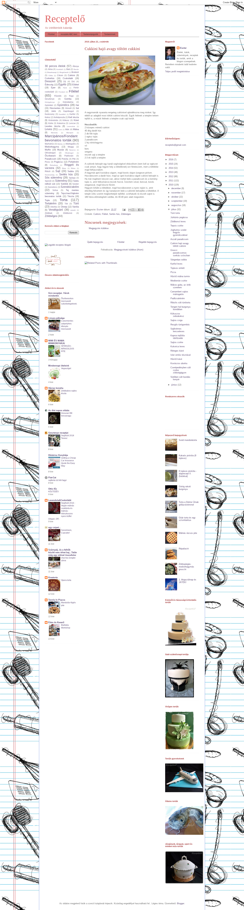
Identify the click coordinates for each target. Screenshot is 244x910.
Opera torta (66, 580)
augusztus (176, 205)
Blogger (180, 903)
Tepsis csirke (176, 225)
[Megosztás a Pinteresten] (142, 209)
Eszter (183, 48)
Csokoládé (68, 78)
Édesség (49, 84)
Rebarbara (54, 165)
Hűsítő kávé (176, 359)
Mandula (54, 133)
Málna (76, 129)
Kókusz (66, 120)
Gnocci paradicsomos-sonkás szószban (180, 253)
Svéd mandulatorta (188, 440)
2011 (171, 180)
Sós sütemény (53, 177)
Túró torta (175, 213)
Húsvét (68, 108)
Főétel (105, 214)
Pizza (47, 162)
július (174, 209)
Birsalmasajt (51, 72)
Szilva (55, 190)
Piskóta (65, 159)
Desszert (50, 81)
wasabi (73, 210)
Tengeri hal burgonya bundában (180, 308)
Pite (74, 159)
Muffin (48, 149)
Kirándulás (53, 120)
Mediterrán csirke (178, 280)
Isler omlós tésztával (180, 355)
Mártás (60, 144)
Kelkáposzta (59, 117)
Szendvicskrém (70, 186)
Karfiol (72, 114)
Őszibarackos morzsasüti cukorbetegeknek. (69, 301)
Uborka (53, 207)
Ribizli (47, 171)
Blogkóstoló (64, 72)
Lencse (72, 123)
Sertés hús (114, 214)
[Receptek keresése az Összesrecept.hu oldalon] (58, 245)
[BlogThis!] (133, 209)
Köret (76, 120)
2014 (171, 168)
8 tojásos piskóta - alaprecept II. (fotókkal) (188, 473)
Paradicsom (50, 159)
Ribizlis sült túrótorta (180, 302)
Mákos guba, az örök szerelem (180, 286)
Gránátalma (68, 102)
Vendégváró (56, 209)
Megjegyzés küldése (99, 228)
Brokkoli (75, 72)
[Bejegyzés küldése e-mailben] (123, 209)
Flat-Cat (52, 477)
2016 (171, 159)
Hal (77, 105)
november (176, 192)
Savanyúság (49, 175)
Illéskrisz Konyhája (58, 455)
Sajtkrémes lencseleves (177, 330)
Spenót (48, 181)
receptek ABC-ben (69, 34)
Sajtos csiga (176, 320)
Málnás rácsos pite (188, 533)
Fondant (62, 92)
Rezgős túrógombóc (180, 324)
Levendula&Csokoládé (59, 500)
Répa (64, 168)
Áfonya (76, 66)
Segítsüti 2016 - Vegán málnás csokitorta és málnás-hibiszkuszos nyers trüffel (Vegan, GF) (61, 511)
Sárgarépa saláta (178, 259)
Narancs (72, 150)
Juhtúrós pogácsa (179, 217)
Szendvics (52, 187)
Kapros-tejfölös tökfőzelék (177, 336)
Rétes (73, 168)
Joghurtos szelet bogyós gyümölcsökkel (178, 232)
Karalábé (62, 114)
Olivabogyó (69, 153)
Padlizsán (68, 156)
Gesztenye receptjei (58, 433)
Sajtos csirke (176, 342)
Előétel (75, 84)
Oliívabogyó (50, 153)
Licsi (60, 129)
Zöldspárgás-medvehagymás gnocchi (186, 566)
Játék (53, 111)
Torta (64, 200)
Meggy (71, 147)
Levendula (71, 126)
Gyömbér (49, 105)
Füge (71, 96)
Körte (50, 123)
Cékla (50, 75)
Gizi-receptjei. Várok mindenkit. (58, 294)
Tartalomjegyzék (90, 34)
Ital (77, 108)
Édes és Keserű (56, 622)
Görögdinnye (50, 102)
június (174, 384)
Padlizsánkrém (177, 298)
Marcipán (69, 133)
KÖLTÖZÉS (53, 491)
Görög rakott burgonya (185, 487)
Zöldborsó (67, 213)
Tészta (70, 196)
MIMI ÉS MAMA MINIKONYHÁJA (56, 342)
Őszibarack (50, 155)
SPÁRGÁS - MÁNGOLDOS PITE (67, 348)
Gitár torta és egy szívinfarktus (187, 519)
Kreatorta (53, 577)
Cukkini (97, 214)
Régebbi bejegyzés (148, 242)
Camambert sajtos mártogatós (179, 292)
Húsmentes (55, 108)
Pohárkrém (73, 162)
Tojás (47, 200)
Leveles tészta (52, 126)
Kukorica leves (177, 346)
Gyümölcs (63, 105)
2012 (171, 176)
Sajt (57, 171)
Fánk (65, 88)
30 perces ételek (55, 66)
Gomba (67, 99)
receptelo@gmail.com (175, 145)
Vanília (75, 206)
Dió (73, 81)
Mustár (60, 149)
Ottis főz (52, 489)
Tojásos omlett (177, 268)
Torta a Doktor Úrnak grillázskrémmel (189, 503)
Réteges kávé (177, 351)
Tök (66, 204)
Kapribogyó (68, 111)
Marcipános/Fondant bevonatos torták (61, 138)
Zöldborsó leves (178, 221)
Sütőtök (64, 184)
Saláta (71, 171)
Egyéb (62, 84)
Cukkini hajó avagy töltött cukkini (179, 244)
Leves (48, 129)
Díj (64, 81)
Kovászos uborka (178, 363)
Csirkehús (49, 78)
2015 (171, 164)
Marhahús (49, 144)
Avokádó (59, 69)
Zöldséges (126, 214)
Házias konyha (55, 388)
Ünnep (64, 206)
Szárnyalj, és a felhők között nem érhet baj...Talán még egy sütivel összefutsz (62, 552)
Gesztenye (49, 99)
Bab (68, 69)
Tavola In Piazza (56, 600)
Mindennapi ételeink (58, 365)
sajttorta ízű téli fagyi (57, 480)
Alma (50, 69)
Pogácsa (58, 162)
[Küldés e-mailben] (129, 209)
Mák (67, 129)
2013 (171, 172)
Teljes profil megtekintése (177, 71)
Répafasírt (184, 548)
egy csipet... (54, 527)
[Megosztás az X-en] (136, 209)
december (176, 188)
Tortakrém (50, 203)
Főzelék (57, 96)
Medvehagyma (52, 147)
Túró (76, 203)
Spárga (72, 178)
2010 (171, 184)
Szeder (75, 184)
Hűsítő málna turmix (180, 276)
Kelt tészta (73, 117)
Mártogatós (71, 144)
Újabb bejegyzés (95, 242)
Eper (53, 87)
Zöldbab (48, 213)
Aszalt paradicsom (179, 239)
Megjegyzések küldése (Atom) (128, 249)
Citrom (60, 75)
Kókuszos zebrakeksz (177, 315)
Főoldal (51, 34)
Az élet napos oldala (58, 410)
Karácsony (49, 114)
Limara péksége (56, 318)
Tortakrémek (109, 34)
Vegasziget (66, 368)
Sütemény (61, 180)
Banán (76, 69)
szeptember (177, 201)
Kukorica (61, 123)
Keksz (47, 117)
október (175, 197)
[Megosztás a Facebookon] (139, 209)
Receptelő (65, 18)
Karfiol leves (176, 264)
